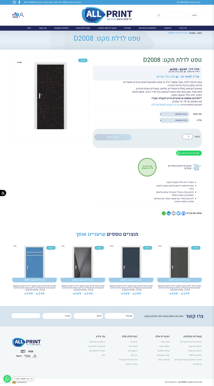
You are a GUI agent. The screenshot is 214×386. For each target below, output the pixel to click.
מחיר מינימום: (193, 71)
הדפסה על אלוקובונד (96, 346)
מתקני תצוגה (164, 346)
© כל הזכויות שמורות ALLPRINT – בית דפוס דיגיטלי (183, 382)
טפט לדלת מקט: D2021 (34, 280)
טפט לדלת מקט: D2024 (131, 280)
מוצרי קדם (165, 341)
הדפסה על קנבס (195, 346)
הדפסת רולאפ (164, 359)
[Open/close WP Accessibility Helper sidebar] (3, 193)
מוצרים (127, 28)
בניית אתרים (22, 382)
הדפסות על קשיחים (147, 28)
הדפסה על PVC (195, 355)
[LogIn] (21, 16)
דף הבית (183, 28)
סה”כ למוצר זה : (189, 76)
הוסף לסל (113, 137)
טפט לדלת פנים (83, 28)
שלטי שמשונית (163, 355)
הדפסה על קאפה (195, 350)
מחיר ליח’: (193, 69)
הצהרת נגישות (131, 364)
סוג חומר (197, 114)
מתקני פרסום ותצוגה (107, 28)
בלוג (29, 28)
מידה (199, 120)
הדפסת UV (197, 364)
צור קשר (43, 28)
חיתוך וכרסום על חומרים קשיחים (188, 359)
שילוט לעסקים (164, 350)
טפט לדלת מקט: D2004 (83, 280)
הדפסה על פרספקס (97, 341)
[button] (7, 379)
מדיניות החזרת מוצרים (128, 359)
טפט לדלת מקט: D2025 (179, 280)
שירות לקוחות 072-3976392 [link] (165, 105)
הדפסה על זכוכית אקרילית (191, 341)
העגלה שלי (133, 346)
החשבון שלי (132, 350)
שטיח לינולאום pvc (97, 350)
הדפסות (167, 28)
